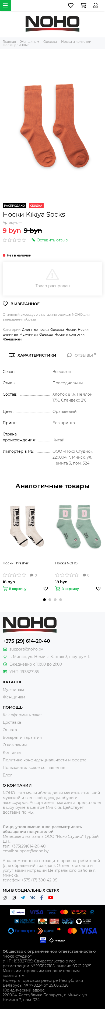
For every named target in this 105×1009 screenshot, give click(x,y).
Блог (7, 775)
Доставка (12, 722)
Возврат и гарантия (22, 737)
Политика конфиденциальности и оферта (44, 760)
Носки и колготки (69, 334)
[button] (44, 599)
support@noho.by (26, 649)
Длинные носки (35, 330)
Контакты (12, 752)
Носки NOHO (66, 563)
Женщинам (12, 339)
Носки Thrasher (16, 563)
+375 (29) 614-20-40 (26, 641)
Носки (70, 330)
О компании (15, 745)
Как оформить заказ (22, 714)
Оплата (10, 729)
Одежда (57, 330)
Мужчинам (28, 334)
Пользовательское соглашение (34, 767)
